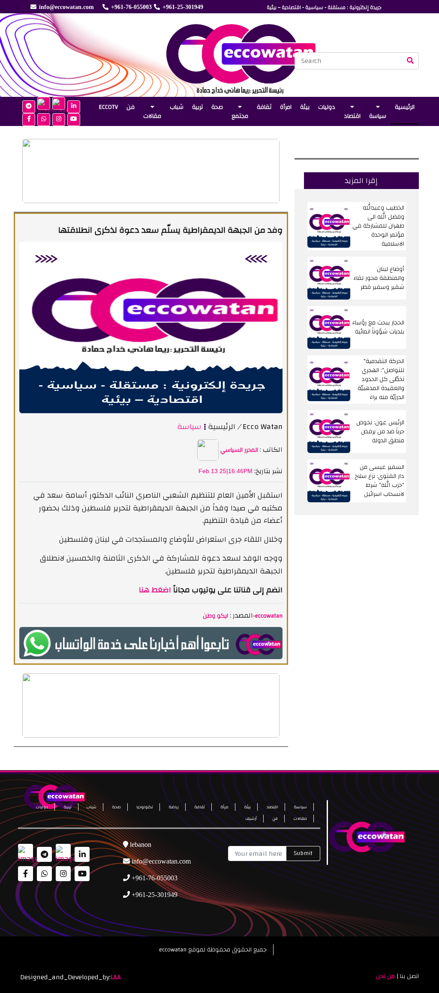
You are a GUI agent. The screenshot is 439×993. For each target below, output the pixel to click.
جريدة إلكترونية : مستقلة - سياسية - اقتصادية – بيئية (324, 7)
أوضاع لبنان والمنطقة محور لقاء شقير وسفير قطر (379, 278)
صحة (217, 107)
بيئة (305, 107)
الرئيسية (405, 107)
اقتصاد (352, 116)
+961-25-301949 (182, 7)
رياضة (173, 807)
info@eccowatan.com (66, 7)
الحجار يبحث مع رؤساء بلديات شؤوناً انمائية (378, 327)
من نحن (385, 976)
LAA (116, 977)
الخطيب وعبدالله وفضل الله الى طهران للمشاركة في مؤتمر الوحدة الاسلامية (378, 225)
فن (130, 107)
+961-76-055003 (131, 7)
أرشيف (251, 818)
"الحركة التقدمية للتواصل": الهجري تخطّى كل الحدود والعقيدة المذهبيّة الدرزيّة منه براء (381, 379)
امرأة (286, 107)
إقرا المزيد (361, 181)
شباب (176, 107)
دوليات (326, 107)
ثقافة (264, 107)
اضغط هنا (155, 590)
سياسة (377, 116)
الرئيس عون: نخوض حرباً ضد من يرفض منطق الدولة (380, 431)
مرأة (224, 807)
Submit (303, 853)
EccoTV (108, 107)
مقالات (152, 116)
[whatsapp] (151, 643)
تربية (197, 107)
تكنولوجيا (144, 807)
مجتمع (240, 116)
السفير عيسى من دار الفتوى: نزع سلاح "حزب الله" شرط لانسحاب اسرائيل (379, 481)
